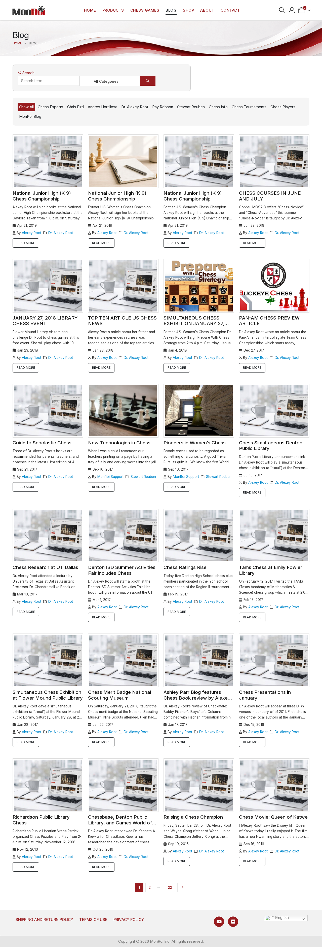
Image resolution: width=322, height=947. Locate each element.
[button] (282, 10)
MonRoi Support (110, 477)
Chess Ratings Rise (185, 567)
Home (90, 10)
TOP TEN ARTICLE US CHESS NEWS (122, 321)
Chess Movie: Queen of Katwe (273, 817)
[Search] (147, 81)
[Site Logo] (28, 10)
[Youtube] (219, 921)
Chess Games (144, 10)
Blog (171, 10)
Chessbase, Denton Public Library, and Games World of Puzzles (120, 822)
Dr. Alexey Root (134, 106)
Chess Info (218, 106)
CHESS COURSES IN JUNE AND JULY (270, 196)
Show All (26, 106)
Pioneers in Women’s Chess (195, 443)
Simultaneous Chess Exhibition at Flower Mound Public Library (48, 695)
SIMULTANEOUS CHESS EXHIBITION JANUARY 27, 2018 (194, 323)
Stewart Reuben (191, 106)
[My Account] (291, 10)
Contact (230, 10)
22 (170, 887)
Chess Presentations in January (265, 695)
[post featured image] (48, 161)
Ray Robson (162, 106)
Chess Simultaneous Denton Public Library (270, 445)
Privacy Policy (128, 919)
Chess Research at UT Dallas (45, 567)
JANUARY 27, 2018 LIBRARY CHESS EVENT (45, 321)
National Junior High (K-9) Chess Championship (42, 196)
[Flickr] (233, 921)
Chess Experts (50, 106)
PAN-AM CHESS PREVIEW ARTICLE (269, 321)
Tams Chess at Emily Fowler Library (270, 570)
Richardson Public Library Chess (41, 820)
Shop (188, 10)
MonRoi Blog (30, 116)
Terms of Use (93, 919)
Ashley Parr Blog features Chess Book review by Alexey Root (197, 697)
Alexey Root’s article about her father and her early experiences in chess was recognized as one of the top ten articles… (122, 337)
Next (182, 887)
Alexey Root (31, 233)
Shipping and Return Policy (44, 919)
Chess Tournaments (249, 106)
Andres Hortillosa (102, 106)
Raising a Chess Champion (193, 817)
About (207, 10)
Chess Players (282, 106)
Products (113, 10)
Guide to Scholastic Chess (42, 443)
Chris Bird (75, 106)
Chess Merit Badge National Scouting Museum (119, 695)
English (281, 918)
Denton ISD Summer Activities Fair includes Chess (121, 570)
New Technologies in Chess (119, 443)
